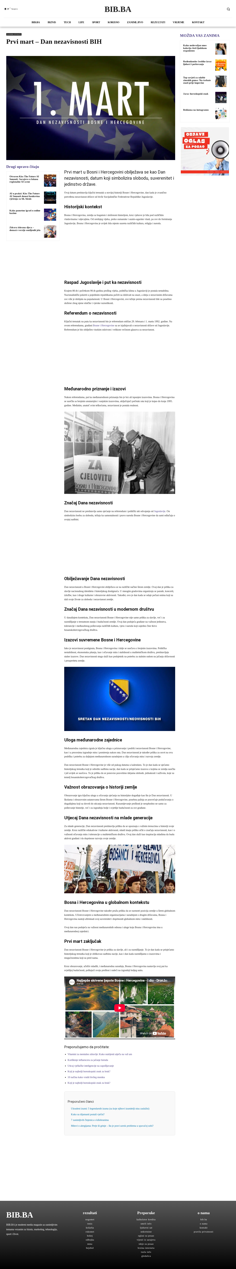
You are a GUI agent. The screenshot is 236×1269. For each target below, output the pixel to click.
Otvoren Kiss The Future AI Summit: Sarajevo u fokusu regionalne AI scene (24, 179)
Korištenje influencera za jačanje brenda (88, 1060)
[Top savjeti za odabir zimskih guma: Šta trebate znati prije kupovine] (221, 81)
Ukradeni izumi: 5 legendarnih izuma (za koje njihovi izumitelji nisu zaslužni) (110, 1108)
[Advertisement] (119, 252)
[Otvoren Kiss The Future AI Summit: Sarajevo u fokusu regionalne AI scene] (50, 181)
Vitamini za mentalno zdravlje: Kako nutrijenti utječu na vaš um (100, 1054)
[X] (17, 51)
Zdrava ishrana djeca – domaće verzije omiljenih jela (24, 228)
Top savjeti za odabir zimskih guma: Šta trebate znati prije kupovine (197, 80)
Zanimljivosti (14, 34)
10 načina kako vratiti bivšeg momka (86, 1077)
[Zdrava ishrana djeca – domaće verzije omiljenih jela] (50, 231)
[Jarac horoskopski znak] (221, 97)
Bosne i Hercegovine (103, 325)
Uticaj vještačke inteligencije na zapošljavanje (91, 1065)
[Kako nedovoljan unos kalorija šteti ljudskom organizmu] (221, 49)
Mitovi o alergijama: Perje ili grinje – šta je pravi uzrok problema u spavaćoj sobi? (112, 1125)
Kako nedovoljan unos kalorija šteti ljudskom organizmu (195, 48)
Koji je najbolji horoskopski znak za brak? (89, 1071)
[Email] (39, 51)
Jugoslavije (159, 511)
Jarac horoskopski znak (195, 93)
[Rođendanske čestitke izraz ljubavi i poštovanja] (221, 65)
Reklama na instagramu (196, 110)
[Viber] (46, 51)
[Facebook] (9, 51)
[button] (228, 9)
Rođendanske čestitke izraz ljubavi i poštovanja (197, 62)
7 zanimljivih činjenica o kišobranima (90, 1120)
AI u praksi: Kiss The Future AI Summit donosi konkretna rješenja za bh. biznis (24, 196)
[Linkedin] (31, 51)
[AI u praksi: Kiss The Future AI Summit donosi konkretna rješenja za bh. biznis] (50, 198)
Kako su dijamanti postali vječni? (88, 1114)
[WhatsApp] (24, 51)
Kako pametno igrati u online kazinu (24, 212)
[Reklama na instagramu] (221, 113)
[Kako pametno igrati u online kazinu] (50, 215)
